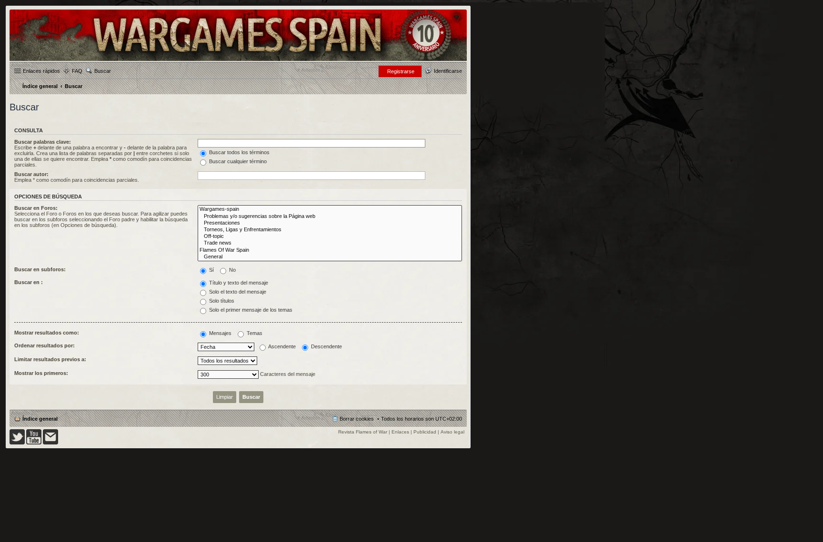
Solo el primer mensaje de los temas (250, 310)
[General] (330, 257)
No (232, 270)
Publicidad (424, 431)
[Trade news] (330, 243)
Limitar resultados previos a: (50, 359)
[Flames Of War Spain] (330, 250)
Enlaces (400, 431)
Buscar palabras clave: (42, 142)
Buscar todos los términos (239, 152)
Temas (253, 333)
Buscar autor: (31, 174)
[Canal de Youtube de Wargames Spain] (33, 442)
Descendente (326, 346)
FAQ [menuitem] (77, 71)
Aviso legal (452, 431)
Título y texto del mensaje (238, 283)
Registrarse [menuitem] (400, 71)
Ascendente (281, 346)
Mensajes (219, 333)
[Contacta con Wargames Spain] (50, 442)
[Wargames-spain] (330, 209)
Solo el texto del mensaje (237, 292)
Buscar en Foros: (36, 208)
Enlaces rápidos (41, 71)
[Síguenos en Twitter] (17, 442)
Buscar (102, 71)
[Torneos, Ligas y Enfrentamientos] (330, 230)
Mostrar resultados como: (46, 332)
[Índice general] (238, 60)
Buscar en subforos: (40, 269)
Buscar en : (28, 282)
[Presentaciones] (330, 223)
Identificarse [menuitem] (448, 71)
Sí (211, 270)
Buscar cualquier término (237, 161)
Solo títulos (221, 301)
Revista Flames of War (362, 431)
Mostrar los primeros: (41, 373)
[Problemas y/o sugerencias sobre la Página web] (330, 216)
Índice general (40, 419)
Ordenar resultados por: (44, 345)
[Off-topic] (330, 236)
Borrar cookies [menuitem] (357, 419)
